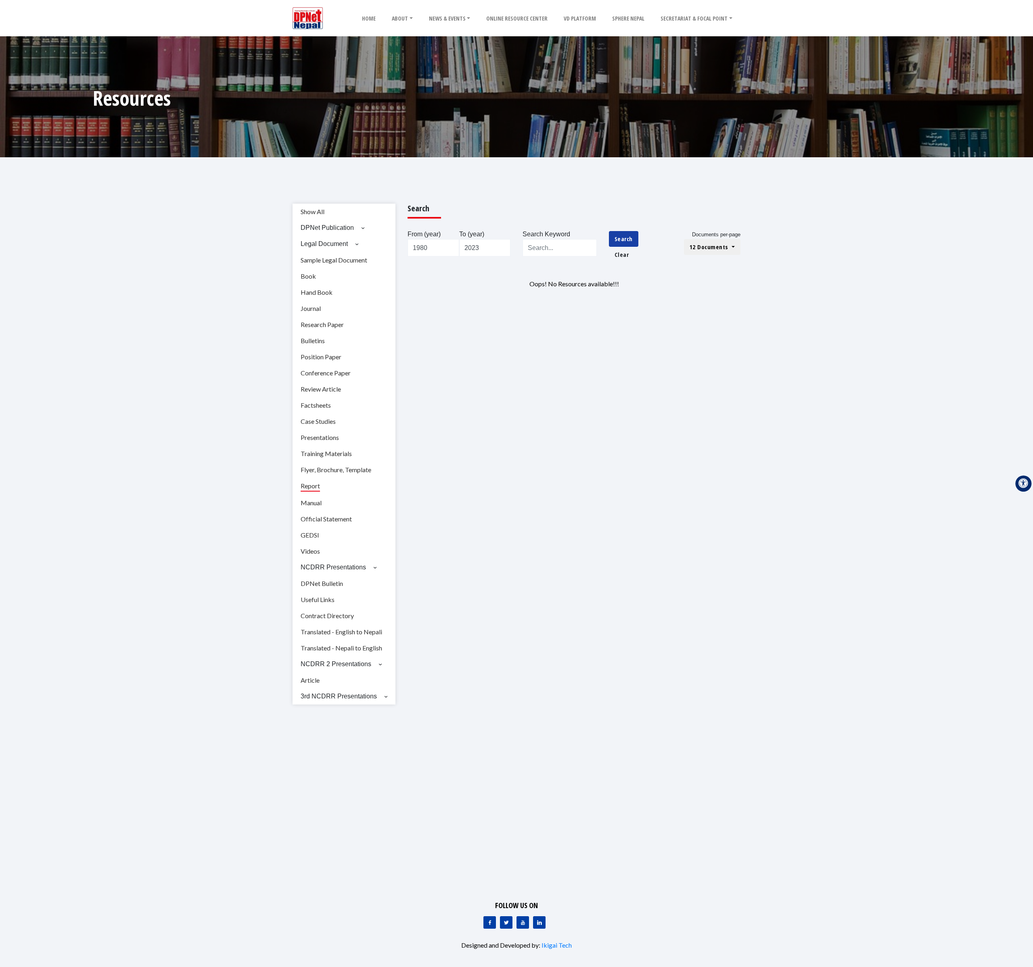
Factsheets (316, 405)
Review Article (321, 389)
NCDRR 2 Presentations (336, 664)
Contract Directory (327, 615)
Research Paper (322, 324)
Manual (311, 502)
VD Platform (580, 18)
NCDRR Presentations (333, 567)
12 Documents (710, 247)
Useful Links (318, 599)
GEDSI (310, 535)
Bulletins (313, 340)
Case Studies (318, 421)
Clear (622, 254)
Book (308, 276)
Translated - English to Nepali (341, 632)
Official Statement (326, 519)
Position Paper (321, 357)
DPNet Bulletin (322, 583)
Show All (312, 211)
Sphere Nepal (628, 18)
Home (369, 18)
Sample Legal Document (334, 260)
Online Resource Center (517, 18)
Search (624, 239)
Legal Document (324, 243)
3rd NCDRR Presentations (339, 696)
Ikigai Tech (557, 945)
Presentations (320, 437)
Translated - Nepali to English (341, 648)
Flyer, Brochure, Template (336, 469)
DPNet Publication (327, 227)
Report (310, 486)
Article (310, 680)
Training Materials (326, 453)
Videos (310, 551)
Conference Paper (326, 373)
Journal (311, 308)
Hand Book (316, 292)
